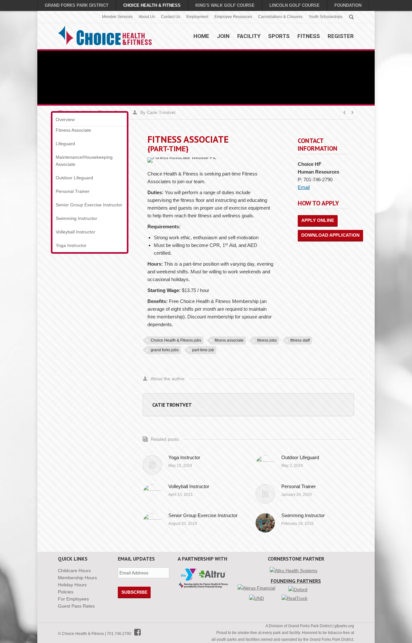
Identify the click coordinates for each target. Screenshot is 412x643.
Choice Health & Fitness (152, 5)
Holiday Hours (72, 584)
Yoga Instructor (184, 457)
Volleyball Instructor (188, 486)
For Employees (73, 598)
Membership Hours (77, 577)
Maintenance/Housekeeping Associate (84, 161)
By (157, 112)
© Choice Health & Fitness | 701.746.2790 (96, 633)
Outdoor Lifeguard (300, 457)
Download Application (330, 235)
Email (304, 187)
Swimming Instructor (303, 515)
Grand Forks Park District (76, 5)
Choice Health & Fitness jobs (176, 340)
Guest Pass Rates (76, 606)
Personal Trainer (298, 486)
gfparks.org (344, 626)
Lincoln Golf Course (294, 5)
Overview (65, 119)
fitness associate (229, 340)
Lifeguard (65, 143)
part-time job (203, 350)
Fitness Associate (73, 130)
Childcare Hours (74, 570)
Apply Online (317, 220)
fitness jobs (267, 340)
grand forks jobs (165, 350)
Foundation (347, 5)
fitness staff (300, 340)
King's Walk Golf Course (225, 5)
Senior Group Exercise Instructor (203, 515)
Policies (65, 591)
